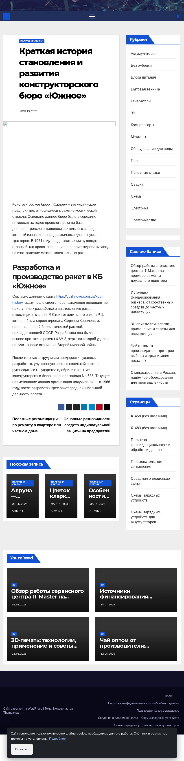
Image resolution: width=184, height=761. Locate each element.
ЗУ (133, 113)
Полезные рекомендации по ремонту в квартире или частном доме (36, 425)
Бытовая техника (145, 89)
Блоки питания (143, 77)
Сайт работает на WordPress (23, 708)
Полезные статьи (31, 41)
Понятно (21, 749)
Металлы (138, 137)
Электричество (143, 220)
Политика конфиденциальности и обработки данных (151, 445)
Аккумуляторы (143, 53)
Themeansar (11, 712)
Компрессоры (142, 125)
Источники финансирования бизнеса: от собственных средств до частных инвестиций (152, 302)
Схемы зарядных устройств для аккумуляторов (145, 517)
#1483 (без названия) (149, 428)
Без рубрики (141, 65)
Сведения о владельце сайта (118, 717)
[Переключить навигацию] (91, 16)
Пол (134, 161)
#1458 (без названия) (149, 416)
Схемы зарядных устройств (160, 717)
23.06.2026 (19, 653)
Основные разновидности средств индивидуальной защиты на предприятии (87, 425)
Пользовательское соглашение (158, 710)
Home (169, 696)
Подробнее (57, 738)
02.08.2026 (19, 604)
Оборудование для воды (152, 149)
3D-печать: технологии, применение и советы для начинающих (153, 329)
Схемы (137, 196)
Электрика (140, 208)
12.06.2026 (108, 653)
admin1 (18, 510)
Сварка (137, 184)
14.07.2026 (108, 604)
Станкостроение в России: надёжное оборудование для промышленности (153, 377)
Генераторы (141, 101)
